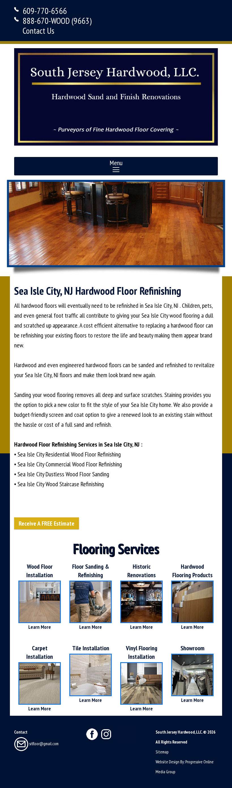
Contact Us (38, 30)
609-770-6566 (45, 10)
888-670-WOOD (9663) (57, 20)
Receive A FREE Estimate (46, 523)
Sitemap (162, 752)
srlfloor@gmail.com (43, 743)
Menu (116, 162)
